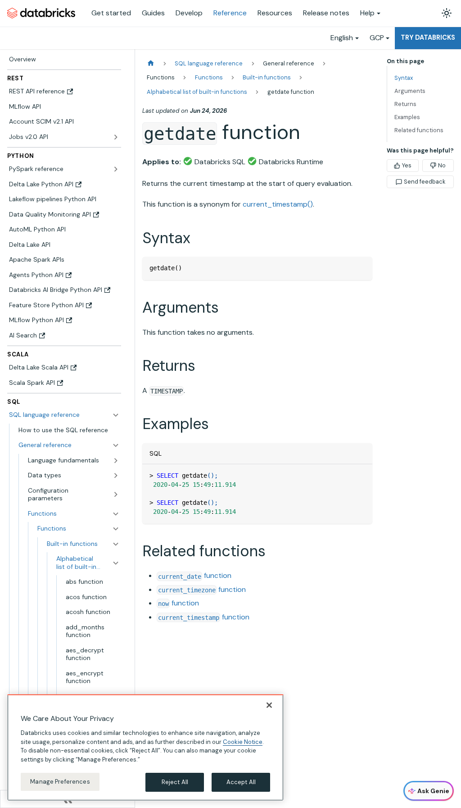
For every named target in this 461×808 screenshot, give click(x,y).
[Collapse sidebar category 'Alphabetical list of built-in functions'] (116, 562)
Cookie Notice (242, 742)
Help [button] (367, 13)
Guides (153, 13)
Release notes (326, 13)
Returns (405, 104)
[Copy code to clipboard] (361, 267)
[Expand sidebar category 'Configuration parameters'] (116, 494)
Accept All (241, 782)
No (442, 165)
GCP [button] (377, 37)
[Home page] (150, 63)
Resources (275, 13)
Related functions (418, 130)
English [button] (341, 37)
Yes (406, 165)
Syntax (403, 78)
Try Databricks (428, 37)
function (194, 575)
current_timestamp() (278, 204)
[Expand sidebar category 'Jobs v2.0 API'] (116, 137)
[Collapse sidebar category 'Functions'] (116, 529)
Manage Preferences (60, 781)
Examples (407, 117)
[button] (69, 445)
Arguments (409, 91)
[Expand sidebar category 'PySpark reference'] (116, 169)
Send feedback (424, 181)
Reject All (175, 782)
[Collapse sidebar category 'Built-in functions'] (116, 544)
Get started (111, 13)
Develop (189, 13)
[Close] (269, 705)
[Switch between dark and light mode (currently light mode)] (446, 13)
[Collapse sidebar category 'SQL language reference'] (116, 415)
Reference (230, 13)
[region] (145, 747)
